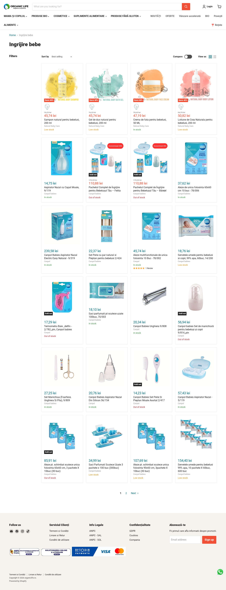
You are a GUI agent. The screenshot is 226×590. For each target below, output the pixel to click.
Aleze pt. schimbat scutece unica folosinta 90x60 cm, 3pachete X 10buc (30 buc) (151, 468)
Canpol (47, 261)
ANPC (92, 531)
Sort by (45, 56)
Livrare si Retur (57, 535)
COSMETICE (61, 16)
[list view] (214, 57)
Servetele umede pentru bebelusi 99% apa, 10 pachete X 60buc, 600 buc (195, 468)
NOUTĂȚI (156, 16)
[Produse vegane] (47, 107)
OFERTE (170, 16)
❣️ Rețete (216, 25)
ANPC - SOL (95, 539)
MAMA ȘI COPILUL (15, 16)
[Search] (186, 6)
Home (12, 35)
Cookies (133, 535)
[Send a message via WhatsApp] (220, 572)
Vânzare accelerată (190, 16)
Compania (134, 539)
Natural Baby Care (52, 126)
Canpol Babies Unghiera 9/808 (150, 326)
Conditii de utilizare (59, 539)
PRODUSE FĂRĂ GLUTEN (125, 16)
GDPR (132, 531)
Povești (218, 16)
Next (134, 493)
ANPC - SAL (95, 535)
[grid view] (210, 57)
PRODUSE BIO (40, 16)
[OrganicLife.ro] (99, 555)
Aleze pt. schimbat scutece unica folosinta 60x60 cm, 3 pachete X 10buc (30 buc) (62, 468)
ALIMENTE (10, 25)
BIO (207, 16)
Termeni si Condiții (59, 531)
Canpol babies (50, 194)
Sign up (209, 539)
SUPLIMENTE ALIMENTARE (89, 16)
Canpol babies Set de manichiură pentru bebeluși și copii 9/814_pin (196, 329)
